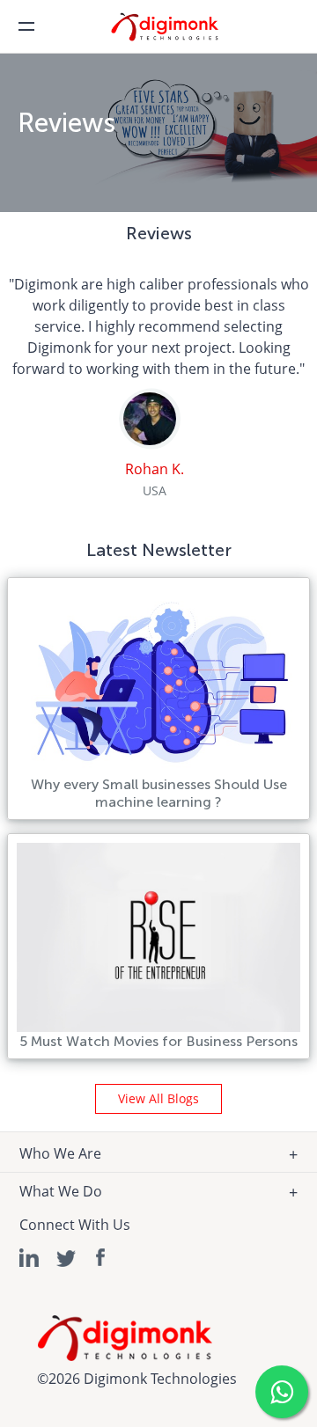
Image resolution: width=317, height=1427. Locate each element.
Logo (176, 32)
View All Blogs (158, 1098)
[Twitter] (66, 1258)
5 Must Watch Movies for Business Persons (158, 1041)
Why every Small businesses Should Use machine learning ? (159, 793)
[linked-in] (30, 1258)
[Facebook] (103, 1258)
